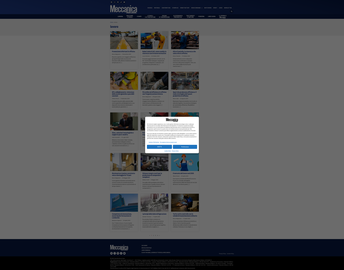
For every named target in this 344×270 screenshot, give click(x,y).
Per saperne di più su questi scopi (168, 142)
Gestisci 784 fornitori (154, 142)
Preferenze (185, 147)
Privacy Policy (175, 151)
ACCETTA (159, 147)
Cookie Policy (167, 151)
